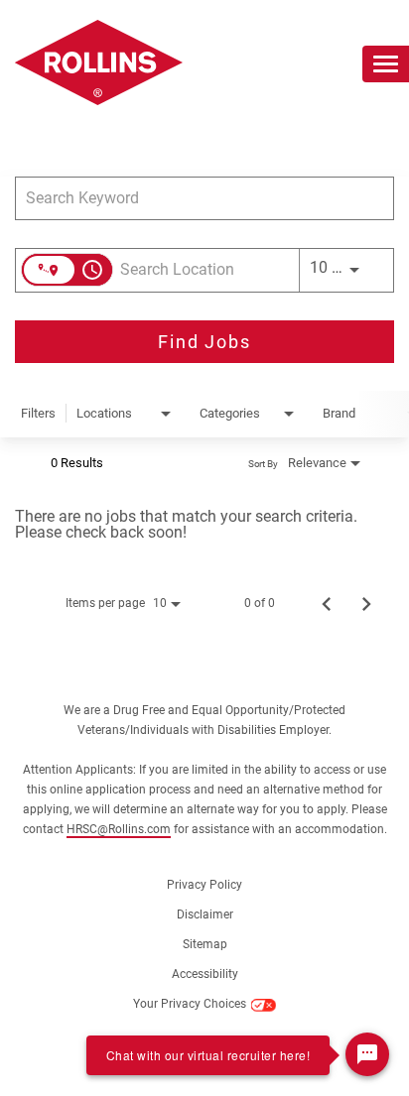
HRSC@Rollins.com (119, 829)
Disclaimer (205, 915)
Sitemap (205, 944)
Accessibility (205, 974)
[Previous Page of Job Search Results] (326, 603)
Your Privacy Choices (189, 1004)
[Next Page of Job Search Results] (366, 603)
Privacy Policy (204, 885)
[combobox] (194, 198)
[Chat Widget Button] (367, 1054)
